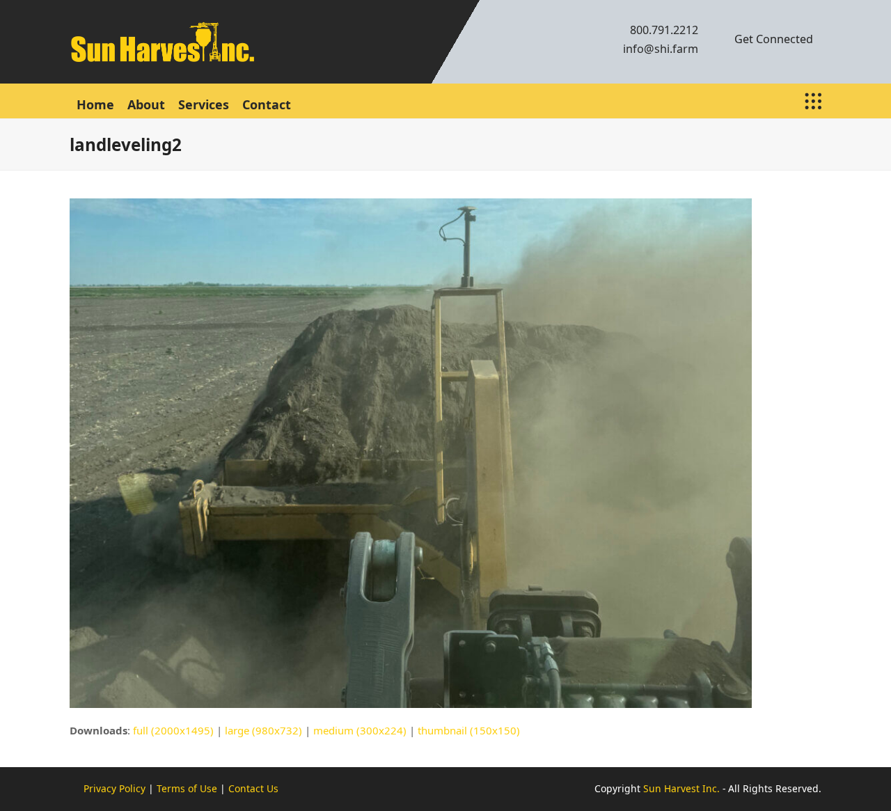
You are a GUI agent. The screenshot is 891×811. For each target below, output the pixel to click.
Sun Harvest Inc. (681, 788)
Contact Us (253, 788)
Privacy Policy (114, 788)
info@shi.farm (660, 48)
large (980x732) (263, 730)
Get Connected (773, 39)
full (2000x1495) (173, 730)
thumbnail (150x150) (469, 730)
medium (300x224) (360, 730)
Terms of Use (187, 788)
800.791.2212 (664, 30)
